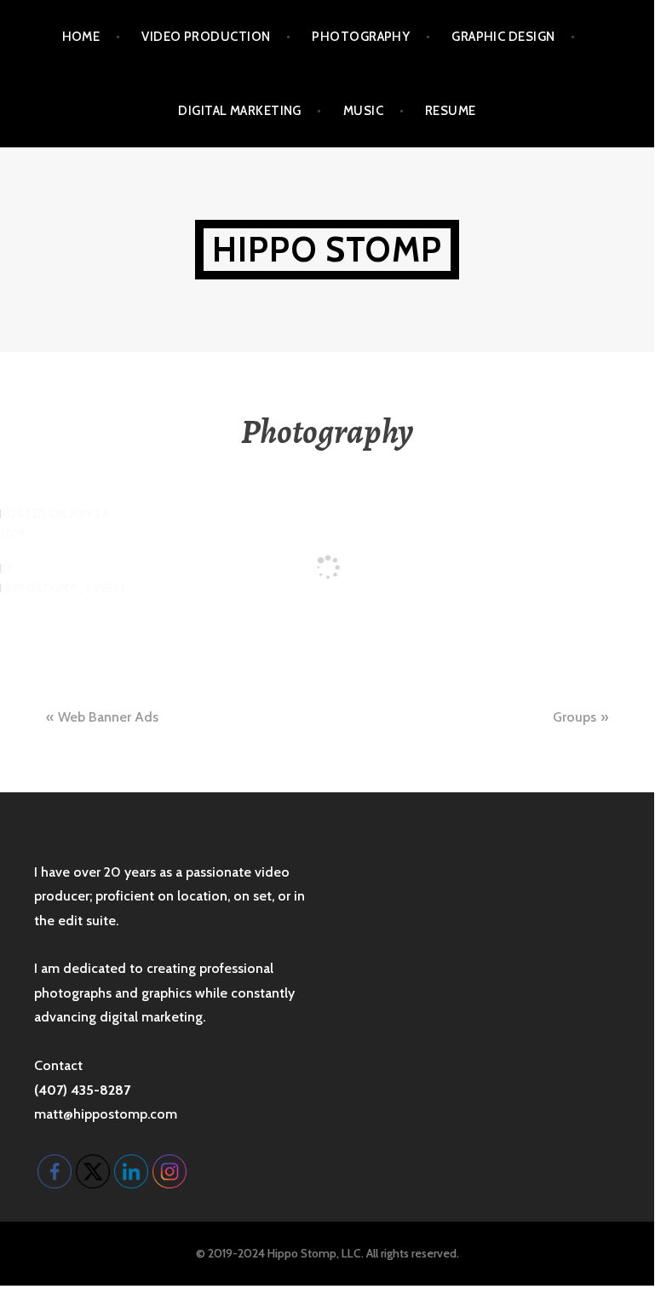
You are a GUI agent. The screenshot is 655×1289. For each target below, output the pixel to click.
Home (81, 36)
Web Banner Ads (108, 717)
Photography (361, 36)
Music (363, 110)
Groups (574, 717)
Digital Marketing (240, 110)
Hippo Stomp (327, 249)
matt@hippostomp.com (105, 1114)
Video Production (205, 36)
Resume (450, 110)
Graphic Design (502, 36)
